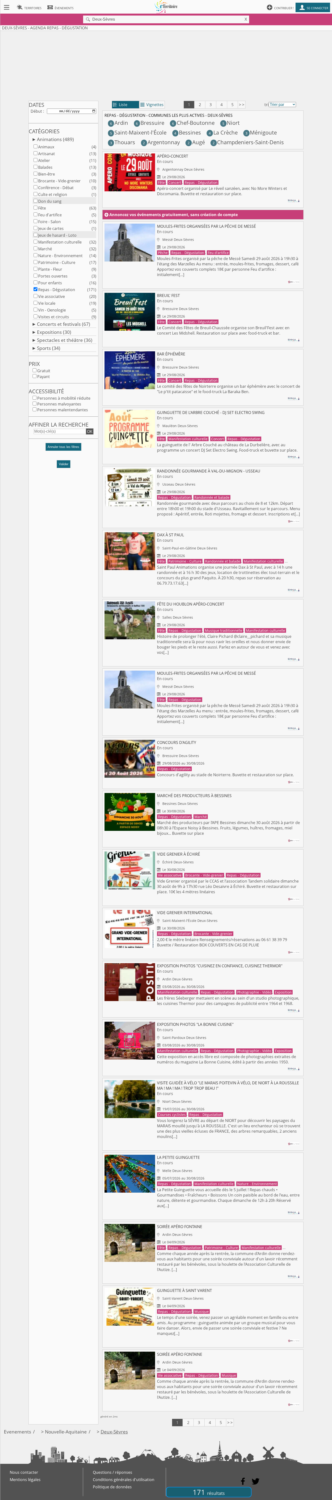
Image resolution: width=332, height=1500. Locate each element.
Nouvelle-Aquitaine (66, 1431)
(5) (94, 215)
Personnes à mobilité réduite (63, 398)
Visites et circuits (53, 317)
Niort (231, 122)
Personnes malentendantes (62, 410)
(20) (92, 296)
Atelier (44, 160)
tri (266, 104)
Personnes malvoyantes (59, 404)
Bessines (187, 132)
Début (36, 111)
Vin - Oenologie (52, 310)
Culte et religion (52, 194)
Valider (63, 464)
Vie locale (46, 303)
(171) (91, 289)
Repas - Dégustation (56, 289)
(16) (92, 283)
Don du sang (49, 201)
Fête (42, 208)
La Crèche (223, 132)
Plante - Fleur (50, 269)
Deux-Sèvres (114, 1431)
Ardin (119, 122)
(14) (92, 255)
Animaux (46, 147)
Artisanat (46, 153)
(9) (94, 269)
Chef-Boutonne (193, 122)
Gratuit (43, 370)
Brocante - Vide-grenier (59, 181)
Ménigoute (261, 132)
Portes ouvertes (53, 276)
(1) (94, 194)
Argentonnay (161, 142)
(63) (92, 208)
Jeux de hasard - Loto (57, 235)
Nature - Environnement (60, 255)
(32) (92, 242)
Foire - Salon (49, 221)
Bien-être (46, 174)
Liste (120, 104)
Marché (45, 249)
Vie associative (51, 296)
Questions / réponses (112, 1472)
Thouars (122, 142)
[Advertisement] (166, 65)
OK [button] (89, 431)
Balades (45, 167)
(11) (92, 160)
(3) (94, 174)
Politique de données (112, 1487)
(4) (94, 147)
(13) (92, 153)
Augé (196, 142)
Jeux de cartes (51, 228)
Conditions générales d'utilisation (123, 1479)
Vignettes (152, 104)
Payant (43, 376)
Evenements (17, 1431)
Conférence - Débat (56, 187)
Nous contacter (24, 1472)
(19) (92, 303)
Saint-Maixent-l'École (138, 132)
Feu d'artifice (50, 215)
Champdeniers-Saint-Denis (248, 142)
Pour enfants (50, 283)
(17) (92, 262)
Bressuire (150, 122)
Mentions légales (25, 1479)
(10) (92, 181)
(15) (92, 221)
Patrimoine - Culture (56, 262)
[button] (63, 449)
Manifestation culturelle (60, 242)
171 (209, 1492)
